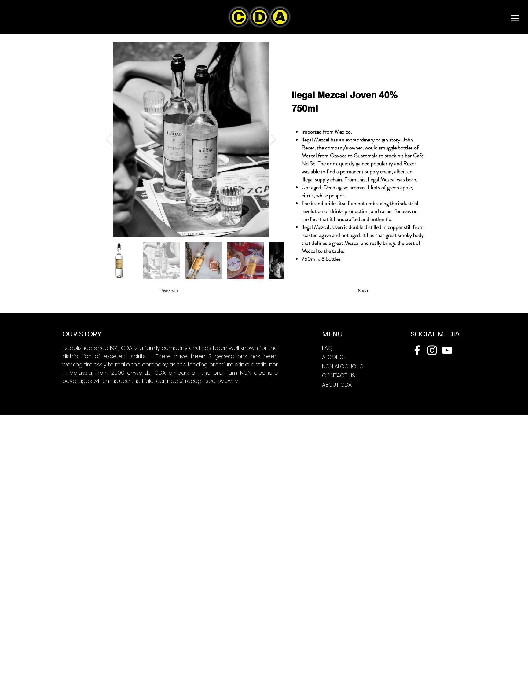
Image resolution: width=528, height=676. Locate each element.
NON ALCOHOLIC (343, 366)
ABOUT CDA (337, 384)
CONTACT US (338, 375)
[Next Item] (273, 139)
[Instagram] (432, 350)
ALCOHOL (334, 357)
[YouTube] (447, 350)
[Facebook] (417, 350)
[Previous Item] (108, 139)
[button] (515, 18)
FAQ (327, 348)
